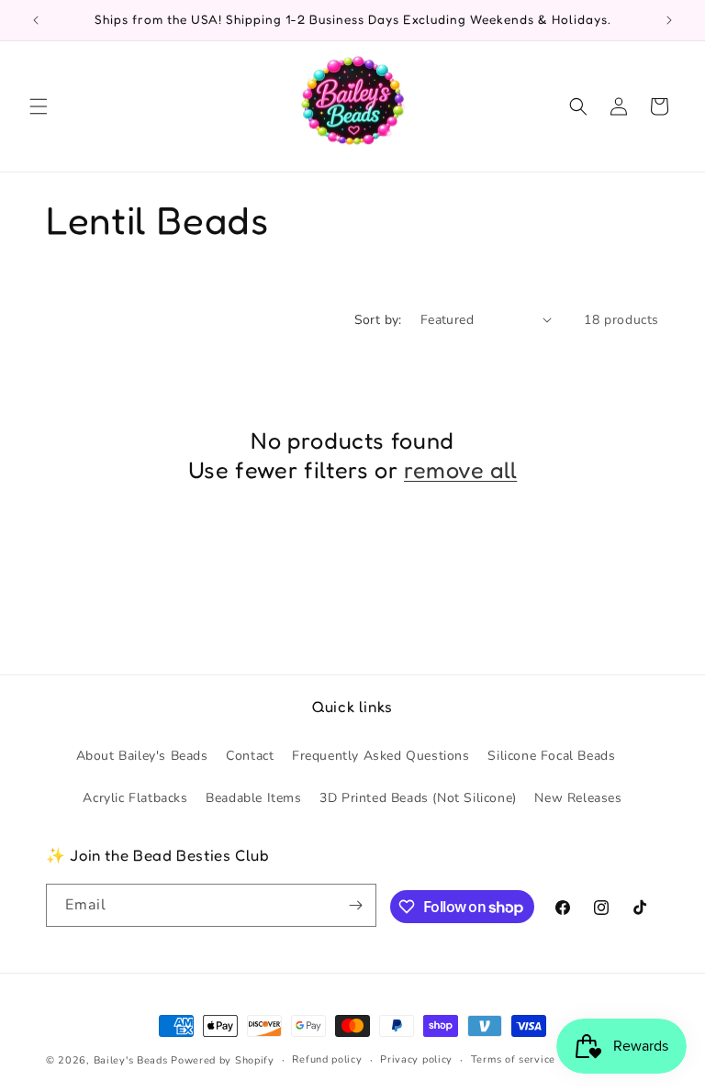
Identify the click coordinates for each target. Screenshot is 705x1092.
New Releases (577, 798)
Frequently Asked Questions (381, 755)
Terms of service (513, 1059)
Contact (250, 755)
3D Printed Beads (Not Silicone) (418, 798)
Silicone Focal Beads (551, 755)
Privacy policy (416, 1059)
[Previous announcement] (36, 20)
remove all (460, 469)
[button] (38, 106)
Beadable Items (253, 798)
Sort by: (378, 320)
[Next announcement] (669, 20)
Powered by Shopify (222, 1060)
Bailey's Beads (131, 1060)
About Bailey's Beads (142, 755)
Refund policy (327, 1059)
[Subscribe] (355, 905)
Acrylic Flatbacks (135, 798)
